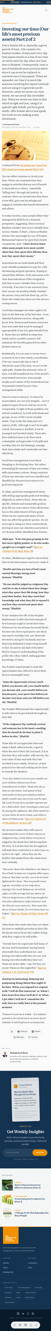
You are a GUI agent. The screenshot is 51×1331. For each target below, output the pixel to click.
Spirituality (38, 1288)
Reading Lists (8, 1272)
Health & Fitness (30, 1293)
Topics (5, 1267)
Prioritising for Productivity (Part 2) (30, 1200)
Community (33, 1263)
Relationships (29, 1297)
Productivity (9, 1288)
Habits (18, 1293)
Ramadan (18, 1210)
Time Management (9, 23)
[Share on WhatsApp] (31, 1325)
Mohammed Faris (11, 124)
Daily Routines (9, 1302)
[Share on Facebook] (20, 1325)
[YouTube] (23, 1313)
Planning (18, 1182)
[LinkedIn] (18, 1313)
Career (18, 1297)
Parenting (8, 1297)
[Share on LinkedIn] (25, 1325)
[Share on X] (14, 1325)
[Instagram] (28, 1313)
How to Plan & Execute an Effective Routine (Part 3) (28, 1186)
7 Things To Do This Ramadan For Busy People (32, 1214)
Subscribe (40, 1152)
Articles (6, 1263)
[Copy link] (36, 1325)
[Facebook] (33, 1313)
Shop (30, 1267)
